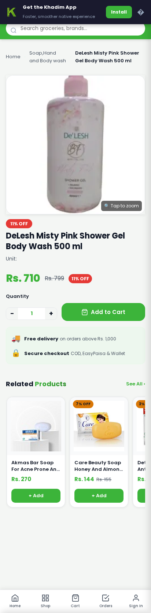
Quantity (17, 296)
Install (119, 12)
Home (13, 56)
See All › (135, 383)
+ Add (36, 495)
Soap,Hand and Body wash (47, 56)
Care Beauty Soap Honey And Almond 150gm (98, 466)
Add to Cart (108, 312)
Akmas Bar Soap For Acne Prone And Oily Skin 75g (35, 466)
